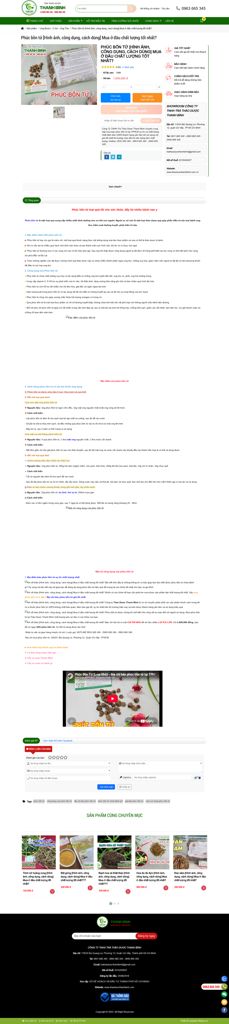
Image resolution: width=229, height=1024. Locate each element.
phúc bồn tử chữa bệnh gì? (110, 801)
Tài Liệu (165, 8)
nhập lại (126, 787)
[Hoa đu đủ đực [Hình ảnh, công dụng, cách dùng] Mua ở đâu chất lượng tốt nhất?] (152, 852)
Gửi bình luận (106, 787)
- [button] (103, 87)
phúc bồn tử (39, 801)
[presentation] (26, 869)
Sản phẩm (74, 20)
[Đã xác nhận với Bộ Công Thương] (114, 1002)
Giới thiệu (56, 20)
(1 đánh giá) (128, 67)
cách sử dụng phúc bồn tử (158, 801)
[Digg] (119, 157)
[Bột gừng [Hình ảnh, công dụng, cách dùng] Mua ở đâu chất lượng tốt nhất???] (76, 852)
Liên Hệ (169, 20)
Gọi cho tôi (152, 120)
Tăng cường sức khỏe (125, 20)
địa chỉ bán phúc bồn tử (85, 801)
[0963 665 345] (224, 987)
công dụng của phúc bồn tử (59, 801)
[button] (201, 21)
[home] (22, 28)
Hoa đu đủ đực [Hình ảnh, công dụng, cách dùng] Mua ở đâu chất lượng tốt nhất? (151, 877)
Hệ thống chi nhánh (150, 8)
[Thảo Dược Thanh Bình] (45, 15)
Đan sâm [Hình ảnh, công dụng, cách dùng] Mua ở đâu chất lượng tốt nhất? (190, 877)
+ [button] (159, 87)
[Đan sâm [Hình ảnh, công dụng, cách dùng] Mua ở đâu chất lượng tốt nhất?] (190, 852)
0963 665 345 (193, 8)
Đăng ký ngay (146, 935)
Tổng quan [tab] (33, 200)
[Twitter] (113, 157)
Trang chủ (36, 20)
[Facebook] (107, 157)
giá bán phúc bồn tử (134, 801)
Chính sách (152, 20)
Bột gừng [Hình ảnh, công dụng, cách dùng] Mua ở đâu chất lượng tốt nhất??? (76, 877)
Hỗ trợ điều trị (95, 20)
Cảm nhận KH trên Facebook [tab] (58, 740)
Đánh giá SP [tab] (31, 740)
